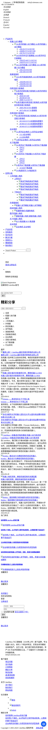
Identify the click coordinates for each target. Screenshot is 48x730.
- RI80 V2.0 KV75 (25, 100)
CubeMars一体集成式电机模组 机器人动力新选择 (20, 438)
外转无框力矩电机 (17, 113)
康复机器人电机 (35, 216)
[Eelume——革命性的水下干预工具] (15, 399)
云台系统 (13, 224)
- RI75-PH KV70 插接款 (28, 110)
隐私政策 (39, 728)
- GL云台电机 (24, 137)
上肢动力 (17, 179)
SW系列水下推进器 (39, 145)
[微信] (28, 699)
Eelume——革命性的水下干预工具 (14, 402)
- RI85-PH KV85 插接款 (28, 108)
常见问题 (9, 662)
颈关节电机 (33, 189)
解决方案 (9, 237)
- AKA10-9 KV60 (25, 70)
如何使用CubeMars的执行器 (10, 520)
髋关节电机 (33, 195)
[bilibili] (28, 709)
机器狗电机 (29, 211)
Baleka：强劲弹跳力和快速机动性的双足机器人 (19, 500)
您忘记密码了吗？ (22, 612)
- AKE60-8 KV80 (25, 86)
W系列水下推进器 (38, 165)
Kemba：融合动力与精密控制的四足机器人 (18, 459)
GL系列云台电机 (36, 132)
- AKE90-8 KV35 (25, 82)
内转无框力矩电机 (17, 88)
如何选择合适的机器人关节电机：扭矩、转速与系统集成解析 (20, 552)
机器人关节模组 (35, 205)
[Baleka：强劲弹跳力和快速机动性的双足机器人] (20, 497)
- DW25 (22, 163)
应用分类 (9, 173)
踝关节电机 (33, 200)
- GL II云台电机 (25, 134)
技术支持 (9, 235)
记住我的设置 (9, 612)
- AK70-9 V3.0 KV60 (26, 53)
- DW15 (22, 159)
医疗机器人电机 (16, 213)
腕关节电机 (33, 187)
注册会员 (12, 265)
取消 (6, 581)
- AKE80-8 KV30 (25, 84)
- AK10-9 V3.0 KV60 (26, 49)
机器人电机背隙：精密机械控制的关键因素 (18, 479)
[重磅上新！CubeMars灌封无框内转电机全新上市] (20, 352)
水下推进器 (14, 142)
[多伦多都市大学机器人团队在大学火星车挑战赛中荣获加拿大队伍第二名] (24, 417)
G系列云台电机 (35, 140)
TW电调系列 (31, 171)
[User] (6, 253)
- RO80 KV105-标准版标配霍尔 (31, 124)
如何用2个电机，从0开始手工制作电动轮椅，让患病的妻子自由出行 (23, 530)
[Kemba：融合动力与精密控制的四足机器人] (18, 456)
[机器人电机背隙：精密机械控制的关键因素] (19, 477)
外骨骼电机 (14, 203)
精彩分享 (9, 670)
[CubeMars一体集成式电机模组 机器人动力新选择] (21, 435)
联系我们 (9, 245)
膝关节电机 (33, 197)
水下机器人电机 (16, 219)
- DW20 (22, 161)
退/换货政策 (10, 675)
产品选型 (9, 229)
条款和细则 (9, 678)
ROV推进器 (30, 221)
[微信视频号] (28, 704)
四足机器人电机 (16, 208)
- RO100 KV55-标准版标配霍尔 (31, 121)
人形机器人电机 (16, 176)
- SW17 (21, 149)
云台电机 (13, 129)
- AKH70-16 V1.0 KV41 (28, 62)
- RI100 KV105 (24, 98)
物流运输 (9, 672)
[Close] (9, 572)
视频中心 (9, 240)
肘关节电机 (33, 184)
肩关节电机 (33, 181)
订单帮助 (9, 667)
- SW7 (21, 151)
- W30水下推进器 (25, 168)
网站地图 (9, 690)
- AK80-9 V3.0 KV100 (27, 51)
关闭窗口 (4, 593)
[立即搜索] (24, 308)
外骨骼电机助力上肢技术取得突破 (12, 564)
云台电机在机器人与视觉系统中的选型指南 (14, 542)
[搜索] (28, 250)
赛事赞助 (9, 243)
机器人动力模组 (16, 41)
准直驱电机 (14, 74)
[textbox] (15, 250)
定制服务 (9, 232)
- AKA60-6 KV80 (25, 72)
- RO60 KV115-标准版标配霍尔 (31, 126)
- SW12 (21, 147)
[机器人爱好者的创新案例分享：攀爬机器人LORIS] (21, 373)
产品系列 (9, 39)
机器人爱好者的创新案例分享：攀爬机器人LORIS (20, 376)
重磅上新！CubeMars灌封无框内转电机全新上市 (20, 355)
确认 (2, 581)
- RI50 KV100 (24, 96)
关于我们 (9, 685)
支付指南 (9, 664)
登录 (7, 265)
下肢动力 (17, 192)
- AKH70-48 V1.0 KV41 (28, 60)
